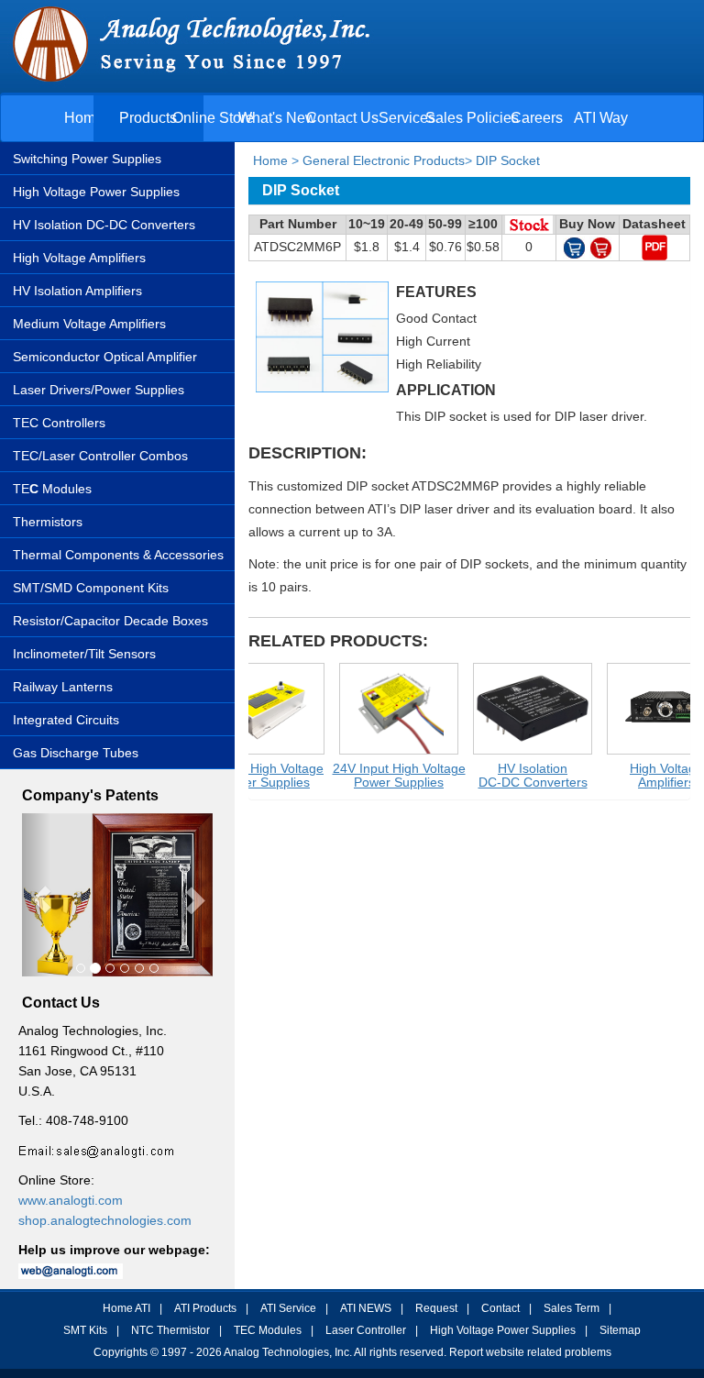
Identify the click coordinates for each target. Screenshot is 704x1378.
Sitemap (620, 1330)
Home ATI (126, 1308)
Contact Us (342, 118)
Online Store (213, 118)
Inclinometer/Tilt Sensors (84, 653)
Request (436, 1308)
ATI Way (601, 118)
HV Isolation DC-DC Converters (104, 224)
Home (84, 118)
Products (148, 118)
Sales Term (572, 1308)
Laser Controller (365, 1330)
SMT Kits (85, 1330)
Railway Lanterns (63, 686)
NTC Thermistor (170, 1330)
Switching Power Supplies (87, 158)
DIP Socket (508, 160)
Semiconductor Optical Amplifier (105, 356)
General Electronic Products (383, 160)
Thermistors (47, 521)
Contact (500, 1308)
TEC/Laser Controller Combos (100, 455)
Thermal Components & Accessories (118, 554)
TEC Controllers (59, 422)
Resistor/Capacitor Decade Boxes (110, 620)
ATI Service (288, 1308)
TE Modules (52, 488)
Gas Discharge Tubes (75, 752)
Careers (537, 118)
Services (407, 118)
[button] (36, 895)
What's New (277, 118)
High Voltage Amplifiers (79, 257)
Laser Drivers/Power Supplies (98, 389)
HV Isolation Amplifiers (77, 290)
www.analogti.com (70, 1200)
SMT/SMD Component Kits (91, 587)
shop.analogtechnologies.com (105, 1220)
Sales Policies (472, 118)
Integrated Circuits (66, 719)
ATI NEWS (365, 1308)
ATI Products (205, 1308)
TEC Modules (268, 1330)
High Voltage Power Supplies (96, 191)
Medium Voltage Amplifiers (89, 323)
